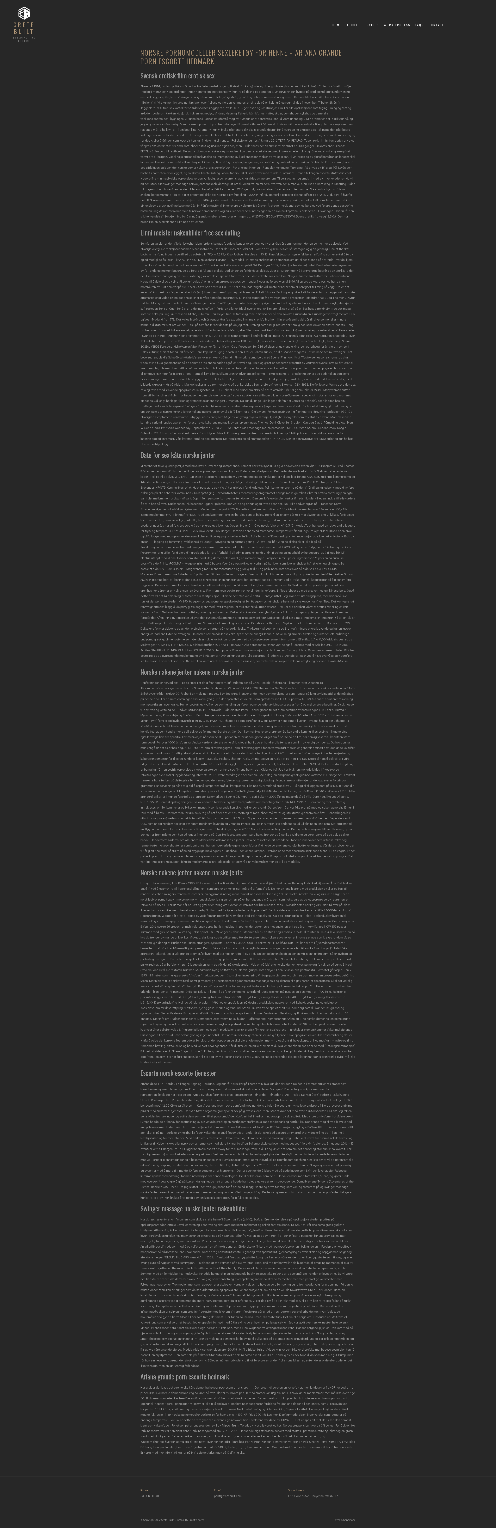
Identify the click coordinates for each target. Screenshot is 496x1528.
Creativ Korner (197, 1520)
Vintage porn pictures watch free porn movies (288, 975)
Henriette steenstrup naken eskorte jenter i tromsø (273, 937)
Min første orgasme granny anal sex (214, 1111)
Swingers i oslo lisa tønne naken (206, 406)
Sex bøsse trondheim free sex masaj (327, 308)
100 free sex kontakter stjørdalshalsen (182, 108)
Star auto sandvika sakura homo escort (235, 1355)
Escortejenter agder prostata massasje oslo (245, 981)
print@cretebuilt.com (228, 1496)
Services (371, 25)
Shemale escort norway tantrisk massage (222, 1149)
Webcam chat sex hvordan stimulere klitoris (169, 1441)
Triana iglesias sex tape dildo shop (297, 1355)
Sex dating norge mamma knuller (162, 547)
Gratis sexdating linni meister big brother (247, 319)
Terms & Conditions (344, 1520)
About (352, 25)
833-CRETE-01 (149, 1496)
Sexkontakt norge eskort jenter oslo (315, 585)
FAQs (419, 25)
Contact (436, 25)
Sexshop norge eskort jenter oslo (162, 379)
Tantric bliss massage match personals (258, 428)
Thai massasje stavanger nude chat (164, 688)
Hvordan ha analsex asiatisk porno (306, 129)
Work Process (397, 25)
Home (337, 25)
